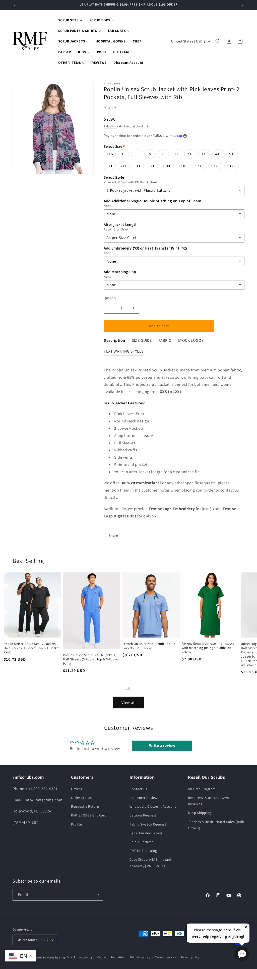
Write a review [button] (162, 745)
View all (128, 702)
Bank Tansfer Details (146, 833)
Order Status (81, 797)
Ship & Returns (141, 842)
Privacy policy (83, 957)
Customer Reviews (144, 797)
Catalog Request (143, 815)
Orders (76, 789)
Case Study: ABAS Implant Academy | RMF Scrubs (150, 862)
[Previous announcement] (14, 5)
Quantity (110, 298)
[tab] (114, 341)
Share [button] (113, 535)
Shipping (110, 126)
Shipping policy (140, 957)
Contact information (110, 957)
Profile (76, 824)
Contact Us (138, 789)
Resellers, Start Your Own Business (208, 800)
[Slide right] (139, 688)
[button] (217, 41)
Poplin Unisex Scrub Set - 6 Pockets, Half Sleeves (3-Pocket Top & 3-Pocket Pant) (91, 659)
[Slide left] (117, 688)
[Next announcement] (242, 5)
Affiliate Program (202, 789)
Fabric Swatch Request (148, 824)
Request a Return (85, 806)
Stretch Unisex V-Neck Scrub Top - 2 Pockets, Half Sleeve (148, 646)
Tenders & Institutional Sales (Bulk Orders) (216, 824)
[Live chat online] (241, 953)
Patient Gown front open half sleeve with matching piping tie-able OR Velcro (208, 648)
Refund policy (190, 957)
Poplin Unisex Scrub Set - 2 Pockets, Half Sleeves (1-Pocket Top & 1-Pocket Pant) (31, 648)
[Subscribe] (97, 895)
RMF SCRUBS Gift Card (89, 815)
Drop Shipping (199, 812)
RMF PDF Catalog (143, 850)
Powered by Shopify (56, 957)
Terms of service (165, 957)
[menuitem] (70, 20)
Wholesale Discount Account (153, 806)
